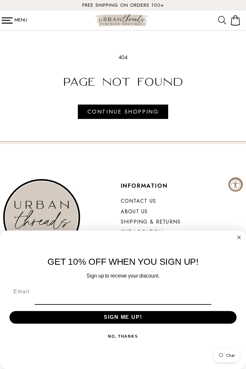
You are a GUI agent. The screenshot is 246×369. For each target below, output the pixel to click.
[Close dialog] (239, 237)
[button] (223, 20)
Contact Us (138, 201)
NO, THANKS (123, 336)
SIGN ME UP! (123, 317)
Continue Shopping (123, 111)
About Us (134, 211)
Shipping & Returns (151, 221)
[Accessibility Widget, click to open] (235, 184)
